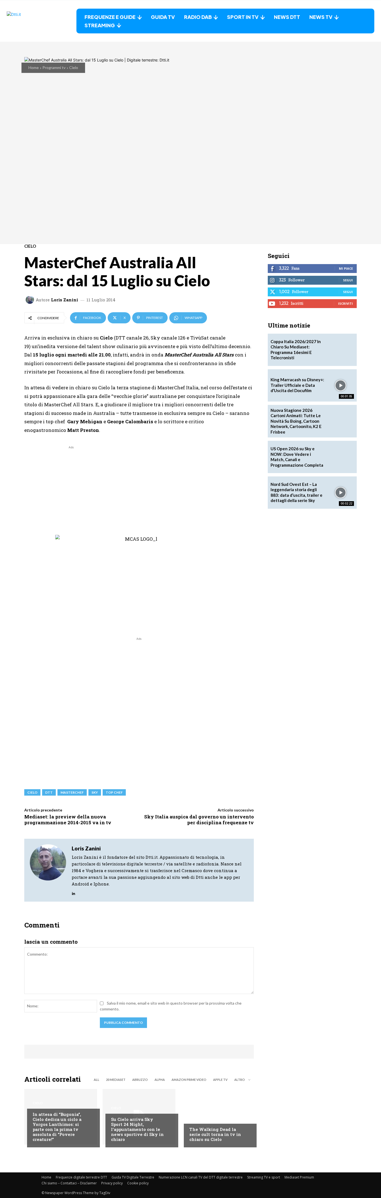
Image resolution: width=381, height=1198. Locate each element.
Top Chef (114, 792)
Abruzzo (140, 1079)
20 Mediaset (116, 1079)
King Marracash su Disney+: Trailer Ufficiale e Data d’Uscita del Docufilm (297, 385)
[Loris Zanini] (31, 300)
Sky (94, 792)
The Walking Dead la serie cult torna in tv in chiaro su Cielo (215, 1134)
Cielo (73, 67)
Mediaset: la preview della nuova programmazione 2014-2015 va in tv (67, 819)
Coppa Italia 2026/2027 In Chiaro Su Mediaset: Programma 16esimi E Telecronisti (296, 349)
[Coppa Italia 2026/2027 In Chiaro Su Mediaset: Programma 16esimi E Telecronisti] (340, 349)
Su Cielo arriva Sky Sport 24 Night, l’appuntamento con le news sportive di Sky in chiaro (137, 1129)
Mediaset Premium (299, 1177)
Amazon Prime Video (189, 1079)
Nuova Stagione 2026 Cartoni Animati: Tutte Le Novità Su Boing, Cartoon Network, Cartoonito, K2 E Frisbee (296, 421)
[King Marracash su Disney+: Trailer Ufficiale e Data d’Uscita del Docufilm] (340, 385)
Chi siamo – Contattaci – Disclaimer (69, 1183)
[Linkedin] (73, 892)
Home (33, 67)
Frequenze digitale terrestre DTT (81, 1177)
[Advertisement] (71, 489)
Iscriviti (345, 303)
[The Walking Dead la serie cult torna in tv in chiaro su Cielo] (217, 1117)
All (96, 1079)
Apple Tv (220, 1079)
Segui (348, 280)
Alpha (160, 1079)
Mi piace (346, 268)
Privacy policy (112, 1183)
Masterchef (72, 792)
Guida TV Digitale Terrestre (133, 1177)
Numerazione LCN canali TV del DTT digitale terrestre (201, 1177)
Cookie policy (138, 1183)
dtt (49, 792)
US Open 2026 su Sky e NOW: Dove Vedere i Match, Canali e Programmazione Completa (297, 457)
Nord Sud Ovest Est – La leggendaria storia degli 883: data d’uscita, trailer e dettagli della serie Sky (296, 492)
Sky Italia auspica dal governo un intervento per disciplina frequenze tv (199, 819)
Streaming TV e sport (263, 1177)
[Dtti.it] (41, 21)
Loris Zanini (64, 300)
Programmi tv (54, 67)
